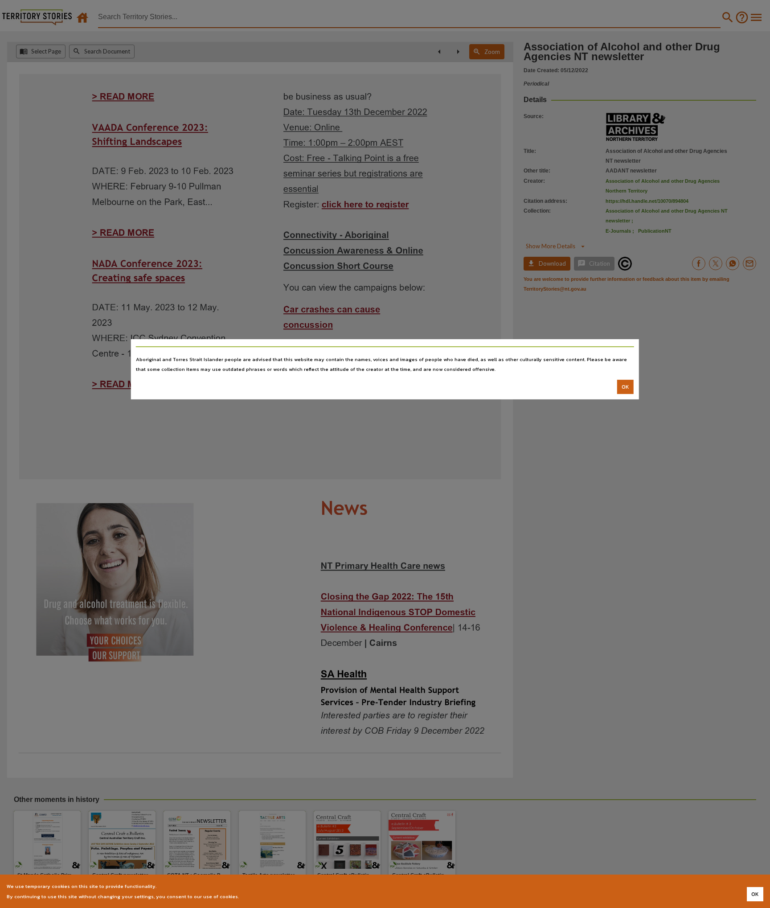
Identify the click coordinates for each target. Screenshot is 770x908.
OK (625, 387)
